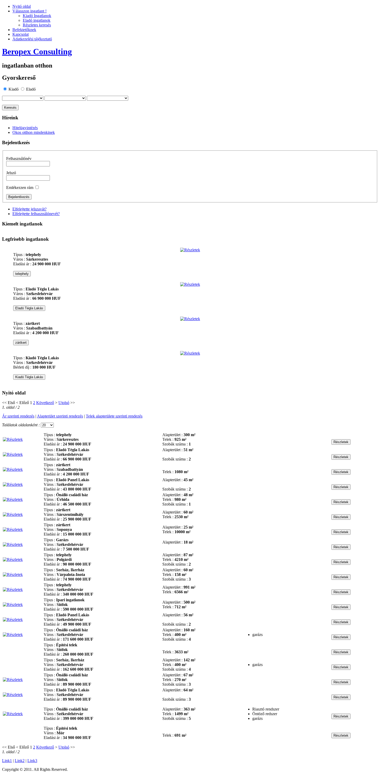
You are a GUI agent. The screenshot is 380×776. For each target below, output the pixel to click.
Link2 (20, 760)
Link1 (7, 760)
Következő (45, 402)
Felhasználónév (19, 158)
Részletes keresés (37, 25)
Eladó (31, 89)
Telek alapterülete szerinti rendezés (114, 416)
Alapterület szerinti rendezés (60, 416)
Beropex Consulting (37, 51)
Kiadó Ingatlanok (37, 15)
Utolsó (63, 402)
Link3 (32, 760)
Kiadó (14, 89)
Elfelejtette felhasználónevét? (36, 213)
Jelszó (11, 173)
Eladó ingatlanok (36, 20)
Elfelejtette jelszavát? (29, 209)
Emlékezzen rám (19, 187)
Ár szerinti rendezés (18, 416)
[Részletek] (190, 250)
